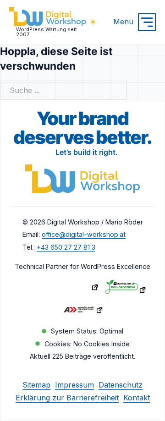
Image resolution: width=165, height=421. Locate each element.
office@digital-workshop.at (84, 234)
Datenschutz (121, 384)
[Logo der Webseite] (47, 17)
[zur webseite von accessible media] (82, 311)
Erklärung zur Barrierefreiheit (67, 397)
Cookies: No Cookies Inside (87, 344)
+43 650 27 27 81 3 (66, 247)
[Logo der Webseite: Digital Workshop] (82, 180)
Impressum (74, 384)
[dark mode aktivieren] (93, 22)
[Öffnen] (147, 22)
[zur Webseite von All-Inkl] (125, 289)
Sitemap (36, 384)
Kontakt (136, 397)
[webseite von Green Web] (78, 289)
